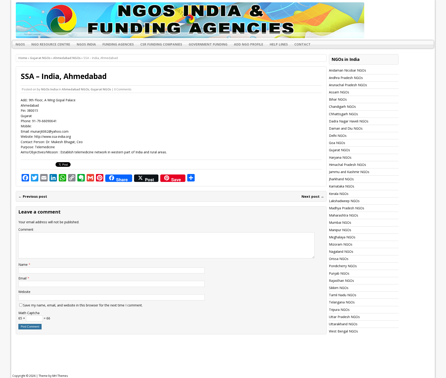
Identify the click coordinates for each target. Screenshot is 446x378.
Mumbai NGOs (340, 222)
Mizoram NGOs (340, 244)
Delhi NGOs (338, 135)
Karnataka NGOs (341, 186)
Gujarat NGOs (40, 58)
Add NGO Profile (248, 44)
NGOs (20, 44)
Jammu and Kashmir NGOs (349, 172)
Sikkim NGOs (338, 288)
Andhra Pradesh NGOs (346, 78)
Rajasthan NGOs (341, 280)
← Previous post (32, 196)
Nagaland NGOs (341, 251)
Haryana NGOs (340, 157)
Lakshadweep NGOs (344, 201)
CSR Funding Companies (161, 44)
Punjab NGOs (339, 273)
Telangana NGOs (342, 302)
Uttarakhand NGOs (343, 324)
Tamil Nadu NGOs (342, 295)
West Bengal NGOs (343, 331)
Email (22, 278)
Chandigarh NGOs (342, 106)
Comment (25, 229)
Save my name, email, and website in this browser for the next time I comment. (83, 305)
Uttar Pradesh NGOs (344, 317)
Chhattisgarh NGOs (343, 114)
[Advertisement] (130, 358)
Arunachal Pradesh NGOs (348, 85)
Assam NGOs (339, 92)
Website (24, 291)
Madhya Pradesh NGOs (346, 208)
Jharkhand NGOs (341, 179)
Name (23, 264)
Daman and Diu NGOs (346, 128)
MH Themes (60, 376)
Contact (302, 44)
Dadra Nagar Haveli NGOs (348, 121)
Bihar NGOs (338, 99)
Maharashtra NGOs (343, 215)
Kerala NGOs (338, 193)
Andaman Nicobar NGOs (347, 70)
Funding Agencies (118, 44)
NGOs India (86, 44)
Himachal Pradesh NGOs (347, 164)
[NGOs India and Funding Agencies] (223, 20)
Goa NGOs (337, 143)
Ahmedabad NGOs (75, 89)
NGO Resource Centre (50, 44)
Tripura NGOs (339, 309)
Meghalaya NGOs (342, 237)
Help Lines (279, 44)
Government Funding (208, 44)
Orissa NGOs (338, 258)
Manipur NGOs (340, 230)
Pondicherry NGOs (343, 266)
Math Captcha (28, 313)
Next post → (313, 196)
